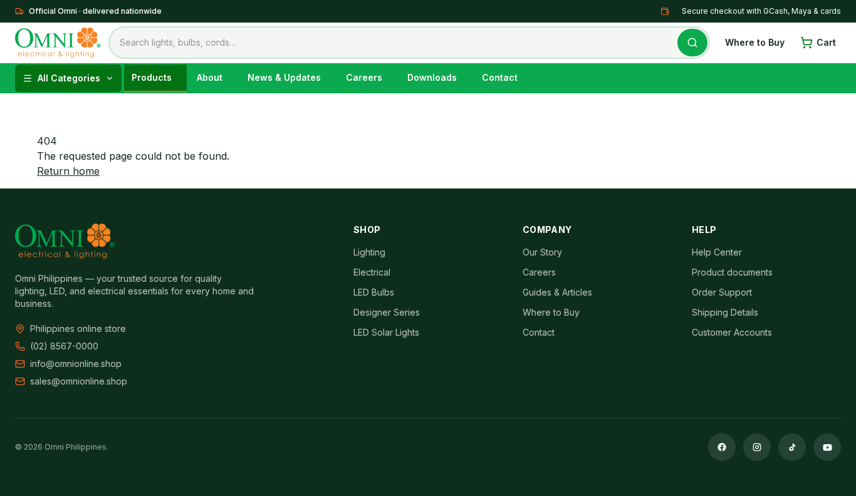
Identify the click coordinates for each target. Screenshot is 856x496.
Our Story (542, 252)
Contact (539, 332)
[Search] (692, 42)
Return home (68, 171)
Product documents (732, 272)
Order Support (722, 292)
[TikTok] (792, 447)
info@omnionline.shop (76, 363)
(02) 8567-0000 (64, 346)
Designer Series (386, 312)
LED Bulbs (373, 292)
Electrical (371, 272)
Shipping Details (725, 312)
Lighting (369, 252)
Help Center (717, 252)
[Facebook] (722, 447)
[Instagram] (757, 447)
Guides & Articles (557, 292)
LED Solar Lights (386, 332)
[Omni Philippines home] (58, 43)
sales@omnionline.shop (78, 381)
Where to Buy (755, 42)
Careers (539, 272)
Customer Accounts (732, 332)
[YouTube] (827, 447)
